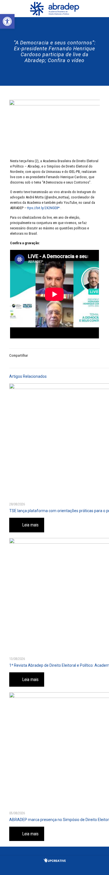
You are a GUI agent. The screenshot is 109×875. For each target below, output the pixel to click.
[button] (7, 21)
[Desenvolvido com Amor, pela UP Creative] (54, 861)
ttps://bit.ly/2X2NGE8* (43, 208)
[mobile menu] (101, 8)
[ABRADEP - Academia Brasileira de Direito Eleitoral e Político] (54, 8)
